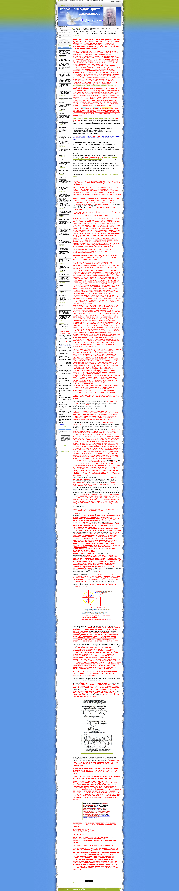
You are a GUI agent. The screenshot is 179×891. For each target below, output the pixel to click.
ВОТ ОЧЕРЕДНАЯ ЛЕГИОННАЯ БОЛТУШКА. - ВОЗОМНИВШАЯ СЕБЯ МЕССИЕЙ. (65, 298)
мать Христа (65, 442)
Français (98, 0)
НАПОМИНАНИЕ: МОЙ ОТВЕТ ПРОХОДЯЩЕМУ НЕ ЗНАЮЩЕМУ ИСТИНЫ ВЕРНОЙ (65, 241)
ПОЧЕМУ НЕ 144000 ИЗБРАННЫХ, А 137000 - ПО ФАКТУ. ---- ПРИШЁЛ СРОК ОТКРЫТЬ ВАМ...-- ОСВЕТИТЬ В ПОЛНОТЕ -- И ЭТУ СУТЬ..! (65, 141)
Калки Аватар (63, 440)
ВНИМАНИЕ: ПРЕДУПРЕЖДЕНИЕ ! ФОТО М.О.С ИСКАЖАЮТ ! (64, 268)
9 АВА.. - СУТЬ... (63, 155)
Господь (68, 439)
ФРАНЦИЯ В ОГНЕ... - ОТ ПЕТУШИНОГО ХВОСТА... (64, 188)
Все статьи (61, 323)
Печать (81, 0)
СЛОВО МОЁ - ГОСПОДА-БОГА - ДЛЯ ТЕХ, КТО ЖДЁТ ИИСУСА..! (65, 129)
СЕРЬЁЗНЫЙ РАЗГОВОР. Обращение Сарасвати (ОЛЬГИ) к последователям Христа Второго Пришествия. (65, 106)
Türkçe (102, 0)
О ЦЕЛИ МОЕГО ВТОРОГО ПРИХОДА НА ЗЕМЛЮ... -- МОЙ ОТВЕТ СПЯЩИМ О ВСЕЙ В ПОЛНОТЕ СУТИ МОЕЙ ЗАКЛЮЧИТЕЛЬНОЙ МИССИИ (64, 64)
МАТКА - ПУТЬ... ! (63, 285)
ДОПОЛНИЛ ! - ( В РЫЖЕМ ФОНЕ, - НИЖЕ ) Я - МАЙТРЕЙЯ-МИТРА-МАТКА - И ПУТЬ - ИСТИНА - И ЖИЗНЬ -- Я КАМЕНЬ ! (65, 231)
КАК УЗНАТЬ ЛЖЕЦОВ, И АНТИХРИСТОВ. (65, 290)
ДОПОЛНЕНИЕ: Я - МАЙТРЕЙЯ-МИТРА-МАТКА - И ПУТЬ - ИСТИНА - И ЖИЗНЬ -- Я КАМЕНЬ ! (64, 251)
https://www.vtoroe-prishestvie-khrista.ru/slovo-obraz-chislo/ (94, 118)
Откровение (64, 431)
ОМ (69, 438)
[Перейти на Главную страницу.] (84, 3)
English (91, 0)
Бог (61, 431)
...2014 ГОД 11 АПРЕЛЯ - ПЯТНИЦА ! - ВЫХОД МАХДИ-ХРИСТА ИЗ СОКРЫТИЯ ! (65, 213)
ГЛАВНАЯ (76, 28)
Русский (87, 0)
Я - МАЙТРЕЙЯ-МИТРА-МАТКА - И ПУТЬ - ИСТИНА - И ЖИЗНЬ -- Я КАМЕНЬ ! (65, 259)
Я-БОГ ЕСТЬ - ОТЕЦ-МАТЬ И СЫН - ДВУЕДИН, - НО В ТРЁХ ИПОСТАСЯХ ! (65, 221)
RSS (77, 0)
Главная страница (63, 0)
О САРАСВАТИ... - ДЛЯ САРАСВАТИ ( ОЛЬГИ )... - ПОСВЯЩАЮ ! (65, 92)
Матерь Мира (67, 437)
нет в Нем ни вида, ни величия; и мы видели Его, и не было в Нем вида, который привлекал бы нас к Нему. (65, 163)
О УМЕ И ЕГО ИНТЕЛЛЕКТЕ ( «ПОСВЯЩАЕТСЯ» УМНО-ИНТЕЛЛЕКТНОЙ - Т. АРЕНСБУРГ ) (65, 180)
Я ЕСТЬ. (61, 305)
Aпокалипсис (63, 439)
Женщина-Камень (64, 438)
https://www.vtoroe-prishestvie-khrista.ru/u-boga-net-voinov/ (93, 86)
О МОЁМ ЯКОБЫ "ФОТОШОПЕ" (63, 122)
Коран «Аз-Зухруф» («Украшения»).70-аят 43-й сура (64, 172)
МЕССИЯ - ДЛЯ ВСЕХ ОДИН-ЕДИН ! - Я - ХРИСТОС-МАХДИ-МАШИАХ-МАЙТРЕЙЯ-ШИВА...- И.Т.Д (65, 52)
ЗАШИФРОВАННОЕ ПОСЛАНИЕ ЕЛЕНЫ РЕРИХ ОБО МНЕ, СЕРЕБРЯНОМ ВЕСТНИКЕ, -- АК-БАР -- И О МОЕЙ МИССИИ (65, 278)
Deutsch (94, 0)
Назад (74, 882)
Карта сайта (72, 0)
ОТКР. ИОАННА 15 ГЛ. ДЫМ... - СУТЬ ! (64, 150)
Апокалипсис (68, 433)
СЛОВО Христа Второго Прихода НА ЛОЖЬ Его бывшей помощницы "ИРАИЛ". (65, 115)
